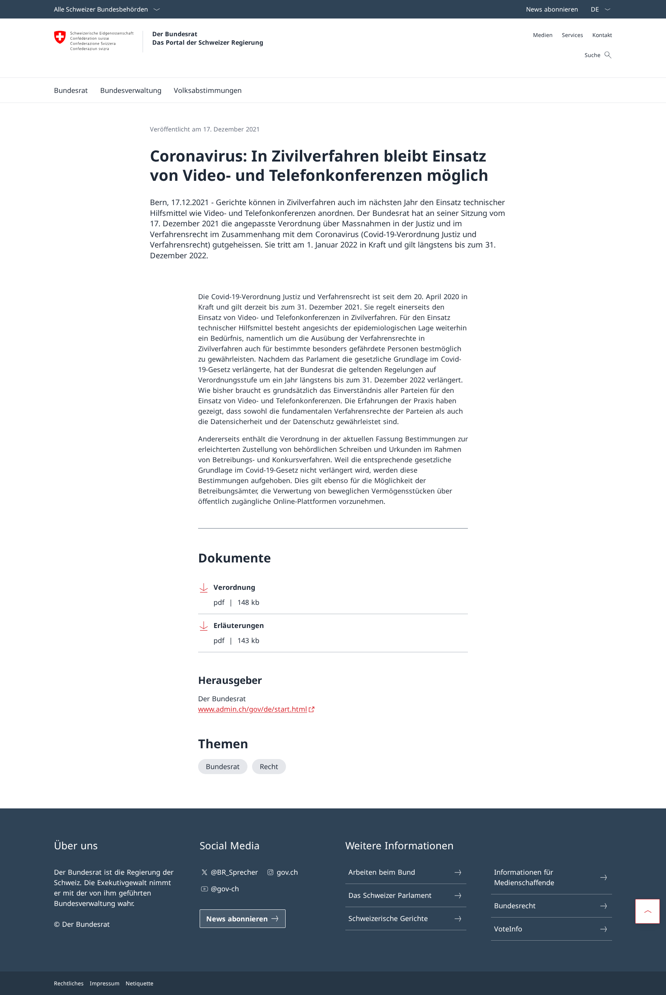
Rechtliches (69, 983)
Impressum (104, 983)
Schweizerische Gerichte (388, 918)
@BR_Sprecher (234, 872)
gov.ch (287, 872)
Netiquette (139, 983)
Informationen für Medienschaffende (524, 877)
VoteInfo (508, 928)
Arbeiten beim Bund (381, 872)
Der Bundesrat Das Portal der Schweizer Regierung (207, 38)
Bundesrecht (515, 905)
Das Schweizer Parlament (390, 895)
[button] (71, 90)
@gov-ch (225, 888)
